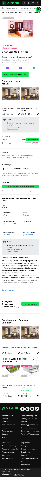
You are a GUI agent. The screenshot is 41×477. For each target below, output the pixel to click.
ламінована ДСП (31, 234)
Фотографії (28, 12)
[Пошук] (24, 3)
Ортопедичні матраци (14, 127)
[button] (33, 359)
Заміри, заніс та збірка (30, 431)
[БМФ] (4, 215)
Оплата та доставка (29, 428)
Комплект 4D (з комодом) (29, 347)
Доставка (36, 12)
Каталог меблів (11, 8)
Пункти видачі (7, 431)
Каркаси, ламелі (12, 129)
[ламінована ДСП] (23, 235)
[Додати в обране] (18, 88)
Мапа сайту (25, 464)
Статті (4, 437)
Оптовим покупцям (28, 449)
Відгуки (5, 434)
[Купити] (18, 114)
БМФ (7, 215)
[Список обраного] (29, 3)
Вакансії (24, 455)
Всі (3, 12)
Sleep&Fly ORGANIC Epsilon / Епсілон (11, 386)
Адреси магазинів (32, 139)
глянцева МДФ (11, 224)
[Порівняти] (33, 3)
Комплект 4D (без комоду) (11, 347)
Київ (23, 139)
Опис (20, 12)
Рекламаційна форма (10, 446)
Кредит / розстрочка (29, 425)
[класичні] (23, 215)
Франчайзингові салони (8, 426)
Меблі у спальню (25, 8)
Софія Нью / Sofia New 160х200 (28, 386)
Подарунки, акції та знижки (29, 420)
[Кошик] (37, 3)
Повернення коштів (10, 449)
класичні (28, 215)
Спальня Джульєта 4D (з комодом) (29, 109)
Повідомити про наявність (15, 74)
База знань (6, 455)
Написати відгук (30, 304)
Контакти (5, 422)
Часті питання (7, 458)
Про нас (5, 419)
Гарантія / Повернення (30, 434)
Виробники (25, 452)
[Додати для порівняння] (18, 91)
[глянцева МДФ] (4, 224)
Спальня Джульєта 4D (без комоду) (11, 109)
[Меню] (4, 3)
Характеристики (11, 12)
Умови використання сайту (29, 459)
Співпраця (25, 446)
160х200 (6, 234)
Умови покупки (8, 452)
